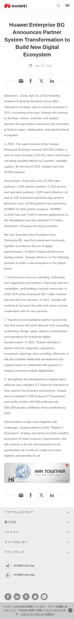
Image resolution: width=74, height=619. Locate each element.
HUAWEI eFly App (24, 574)
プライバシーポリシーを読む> (37, 614)
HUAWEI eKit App (24, 565)
